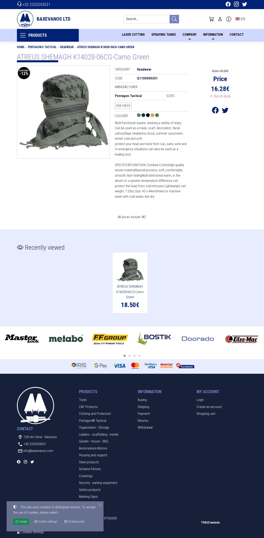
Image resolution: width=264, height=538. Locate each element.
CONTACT (237, 35)
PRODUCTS (37, 35)
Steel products (89, 462)
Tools (83, 400)
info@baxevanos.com (38, 451)
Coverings (86, 476)
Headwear (67, 47)
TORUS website (210, 522)
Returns (143, 421)
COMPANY (190, 35)
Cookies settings (32, 532)
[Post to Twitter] (225, 111)
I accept (22, 521)
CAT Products (88, 407)
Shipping (143, 407)
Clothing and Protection (95, 413)
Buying (142, 400)
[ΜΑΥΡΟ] (148, 116)
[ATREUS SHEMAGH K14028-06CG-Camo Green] (63, 112)
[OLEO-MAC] (241, 339)
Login (200, 400)
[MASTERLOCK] (22, 339)
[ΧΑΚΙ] (157, 116)
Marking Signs (88, 496)
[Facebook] (228, 5)
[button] (211, 19)
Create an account (209, 407)
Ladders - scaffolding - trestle (98, 434)
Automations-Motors (93, 448)
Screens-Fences (90, 469)
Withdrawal (145, 427)
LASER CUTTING (133, 35)
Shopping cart (206, 413)
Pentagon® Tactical (42, 47)
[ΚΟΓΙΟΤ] (153, 116)
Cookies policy (76, 521)
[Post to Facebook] (215, 111)
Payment (144, 413)
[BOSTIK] (154, 339)
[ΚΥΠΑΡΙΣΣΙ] (143, 116)
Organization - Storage (94, 427)
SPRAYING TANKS (163, 35)
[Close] (100, 505)
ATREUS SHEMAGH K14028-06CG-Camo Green (105, 47)
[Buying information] (228, 19)
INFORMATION (213, 35)
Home (20, 47)
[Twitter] (244, 5)
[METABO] (66, 339)
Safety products (90, 490)
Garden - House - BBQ (93, 441)
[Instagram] (236, 5)
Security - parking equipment (98, 483)
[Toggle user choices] (220, 19)
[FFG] (109, 339)
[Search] (174, 19)
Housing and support (93, 455)
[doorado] (198, 339)
